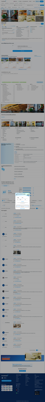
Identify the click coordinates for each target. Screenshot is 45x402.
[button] (22, 201)
